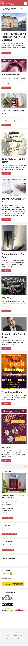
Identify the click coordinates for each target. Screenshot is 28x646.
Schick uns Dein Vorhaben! (9, 534)
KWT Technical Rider (19, 636)
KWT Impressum (8, 633)
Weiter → (25, 466)
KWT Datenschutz (19, 633)
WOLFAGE (6, 298)
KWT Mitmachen (10, 639)
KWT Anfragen (7, 636)
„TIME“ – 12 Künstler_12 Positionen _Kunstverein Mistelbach (13, 37)
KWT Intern (19, 639)
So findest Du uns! (7, 518)
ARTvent (5, 447)
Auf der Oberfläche (10, 74)
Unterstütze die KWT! (8, 550)
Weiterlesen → (6, 53)
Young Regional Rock (11, 392)
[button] (25, 2)
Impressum (4, 514)
